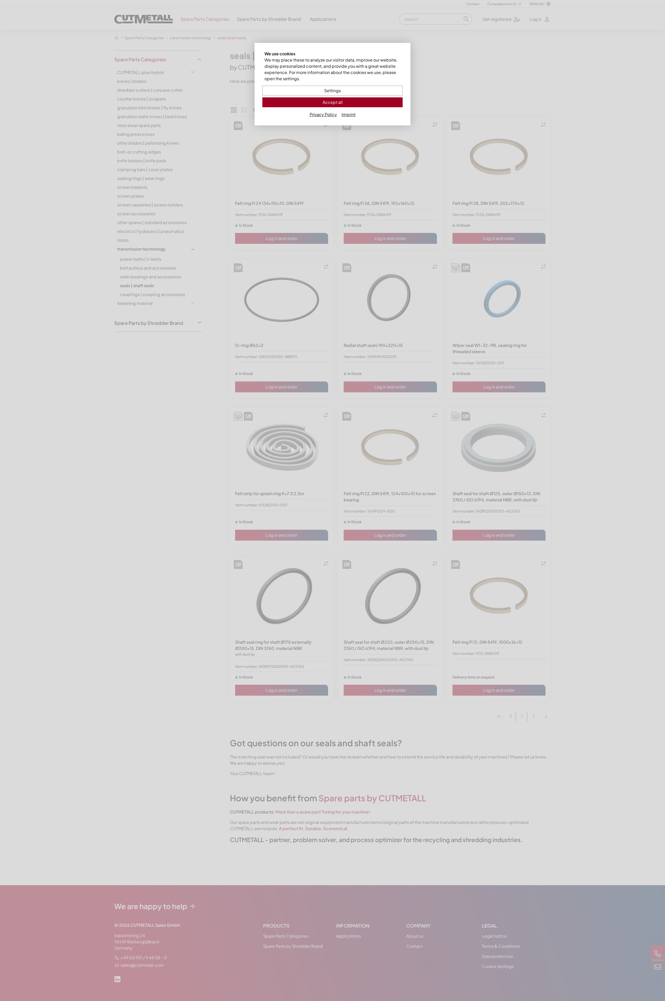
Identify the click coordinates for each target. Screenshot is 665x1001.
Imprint (349, 114)
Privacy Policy (323, 114)
